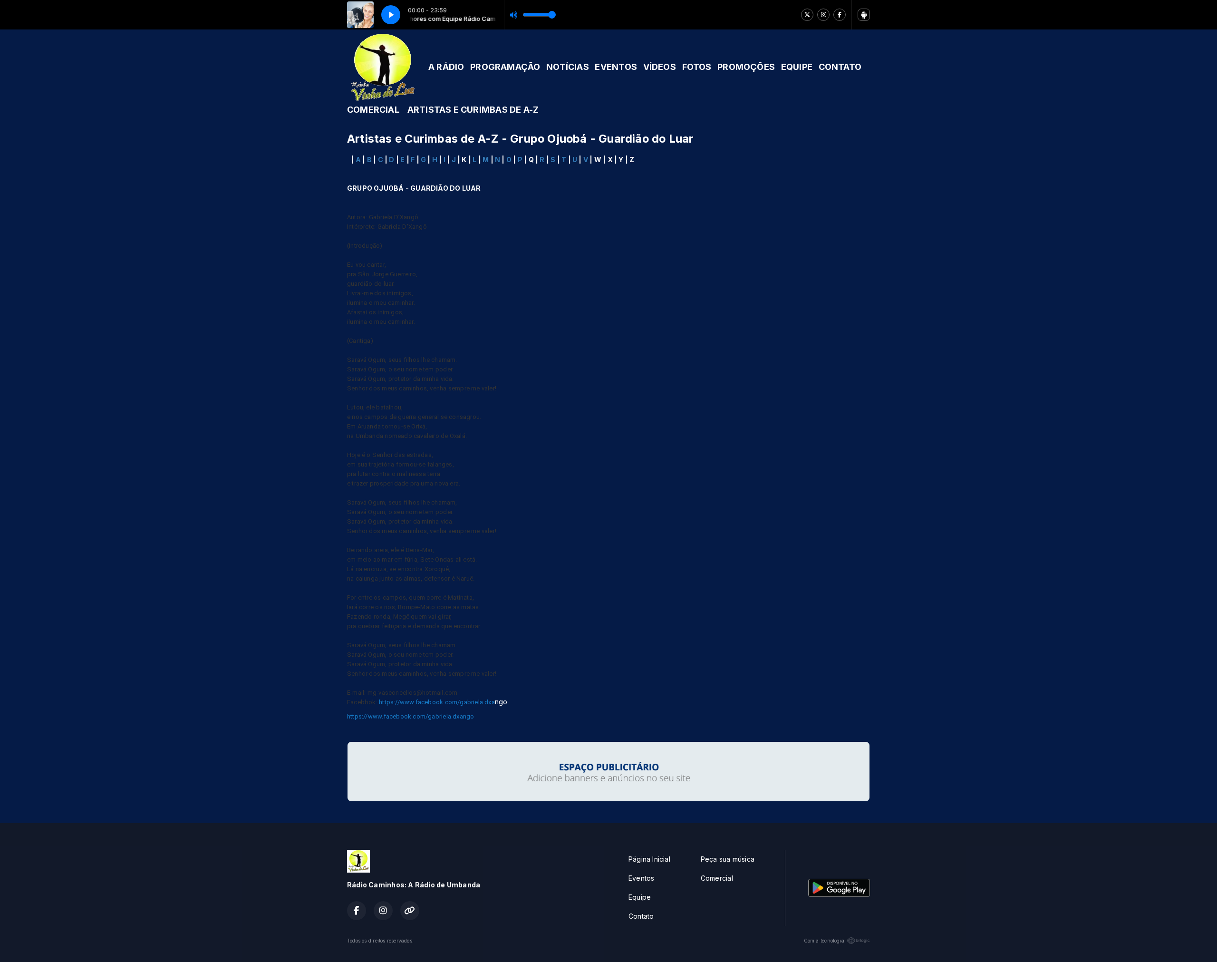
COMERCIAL (373, 110)
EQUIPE (796, 67)
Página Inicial (649, 859)
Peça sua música (727, 859)
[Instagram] (823, 15)
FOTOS (697, 67)
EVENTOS (616, 67)
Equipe (639, 897)
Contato (641, 916)
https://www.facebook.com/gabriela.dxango (410, 716)
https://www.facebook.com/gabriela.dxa (437, 702)
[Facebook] (839, 15)
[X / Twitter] (807, 15)
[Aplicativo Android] (864, 15)
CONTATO (840, 67)
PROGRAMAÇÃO (505, 67)
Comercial (717, 878)
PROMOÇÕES (746, 67)
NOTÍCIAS (567, 67)
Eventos (641, 878)
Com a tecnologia (824, 940)
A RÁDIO (446, 67)
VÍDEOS (659, 67)
